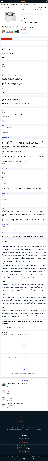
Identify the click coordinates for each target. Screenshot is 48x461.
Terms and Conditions (40, 427)
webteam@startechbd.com (24, 442)
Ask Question (5, 336)
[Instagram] (28, 451)
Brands (39, 429)
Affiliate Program (7, 427)
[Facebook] (23, 451)
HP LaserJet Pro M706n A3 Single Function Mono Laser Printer (18, 383)
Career (27, 429)
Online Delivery (25, 427)
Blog (30, 429)
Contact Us (35, 429)
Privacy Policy (31, 427)
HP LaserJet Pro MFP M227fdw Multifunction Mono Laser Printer (18, 390)
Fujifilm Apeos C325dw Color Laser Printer (14, 403)
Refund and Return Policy (12, 429)
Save (36, 7)
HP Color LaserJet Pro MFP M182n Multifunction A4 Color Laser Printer (20, 396)
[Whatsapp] (20, 451)
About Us (19, 427)
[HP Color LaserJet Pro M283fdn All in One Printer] (10, 17)
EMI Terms (14, 427)
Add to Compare (42, 7)
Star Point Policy (21, 429)
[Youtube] (25, 451)
